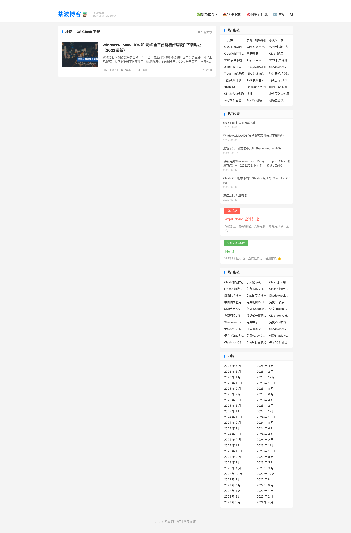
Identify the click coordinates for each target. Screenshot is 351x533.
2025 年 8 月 (265, 388)
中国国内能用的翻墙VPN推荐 (234, 302)
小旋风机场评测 (256, 67)
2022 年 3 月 (232, 496)
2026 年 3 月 (232, 371)
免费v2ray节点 (256, 335)
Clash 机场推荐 (234, 282)
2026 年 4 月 (265, 366)
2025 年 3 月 (232, 405)
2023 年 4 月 (232, 468)
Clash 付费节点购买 (279, 288)
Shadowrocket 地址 (279, 295)
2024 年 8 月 (265, 422)
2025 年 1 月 (232, 411)
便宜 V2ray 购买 (234, 335)
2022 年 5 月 (232, 490)
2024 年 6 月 (265, 428)
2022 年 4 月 (265, 490)
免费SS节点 (276, 302)
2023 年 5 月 (265, 462)
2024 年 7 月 (232, 428)
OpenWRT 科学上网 (234, 53)
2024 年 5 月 (232, 434)
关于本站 (181, 521)
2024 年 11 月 (233, 417)
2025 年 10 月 (266, 383)
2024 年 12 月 (266, 411)
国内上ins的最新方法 (279, 87)
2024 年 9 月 (232, 422)
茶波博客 (170, 521)
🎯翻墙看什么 (257, 14)
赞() (207, 70)
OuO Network (233, 46)
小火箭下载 (276, 40)
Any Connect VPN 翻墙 (257, 60)
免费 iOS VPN (255, 288)
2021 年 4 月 (265, 502)
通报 (249, 93)
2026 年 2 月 (265, 371)
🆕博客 (278, 14)
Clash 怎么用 (277, 282)
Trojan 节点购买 (234, 73)
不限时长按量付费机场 (234, 67)
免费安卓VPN (233, 329)
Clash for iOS (233, 342)
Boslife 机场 (254, 100)
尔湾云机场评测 (256, 40)
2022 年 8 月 (265, 479)
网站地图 (192, 521)
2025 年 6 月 (265, 394)
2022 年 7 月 (232, 485)
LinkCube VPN (256, 87)
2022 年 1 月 (232, 502)
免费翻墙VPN (233, 315)
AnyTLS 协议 (232, 100)
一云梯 (228, 40)
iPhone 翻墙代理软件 (234, 288)
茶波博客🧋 (73, 14)
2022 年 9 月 (232, 479)
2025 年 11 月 (233, 383)
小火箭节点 (254, 282)
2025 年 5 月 (232, 400)
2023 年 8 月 (265, 456)
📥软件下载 (232, 14)
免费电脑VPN (255, 302)
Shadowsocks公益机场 (279, 67)
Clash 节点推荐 (256, 295)
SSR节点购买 (232, 309)
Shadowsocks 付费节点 (234, 322)
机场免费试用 (277, 100)
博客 (126, 70)
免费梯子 (252, 322)
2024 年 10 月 (266, 417)
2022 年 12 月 (233, 473)
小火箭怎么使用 (279, 93)
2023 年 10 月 (266, 451)
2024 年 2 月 (265, 439)
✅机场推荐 (206, 14)
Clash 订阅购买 (256, 342)
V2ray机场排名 (278, 46)
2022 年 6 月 (265, 485)
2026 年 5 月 (232, 366)
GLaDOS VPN (256, 329)
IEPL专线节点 (255, 73)
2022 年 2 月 (265, 496)
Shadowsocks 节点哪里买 (279, 329)
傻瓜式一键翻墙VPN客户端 (257, 315)
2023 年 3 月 (265, 468)
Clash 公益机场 (234, 93)
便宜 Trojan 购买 (279, 309)
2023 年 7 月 (232, 462)
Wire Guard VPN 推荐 (257, 46)
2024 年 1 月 (232, 445)
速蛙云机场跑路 (279, 73)
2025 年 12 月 (266, 377)
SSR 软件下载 (233, 60)
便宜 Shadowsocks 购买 (257, 309)
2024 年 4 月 (265, 434)
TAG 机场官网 (255, 80)
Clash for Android (279, 315)
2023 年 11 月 (233, 451)
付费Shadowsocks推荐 (279, 335)
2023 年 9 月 (232, 456)
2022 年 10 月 (266, 473)
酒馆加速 (230, 87)
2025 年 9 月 (232, 388)
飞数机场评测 (232, 80)
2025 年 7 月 (232, 394)
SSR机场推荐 (232, 295)
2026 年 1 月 (232, 377)
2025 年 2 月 (265, 405)
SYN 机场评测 (278, 60)
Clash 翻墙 (276, 53)
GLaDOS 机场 (278, 342)
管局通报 (252, 53)
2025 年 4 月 (265, 400)
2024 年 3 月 (232, 439)
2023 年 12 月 (266, 445)
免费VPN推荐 (277, 322)
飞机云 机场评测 (279, 80)
